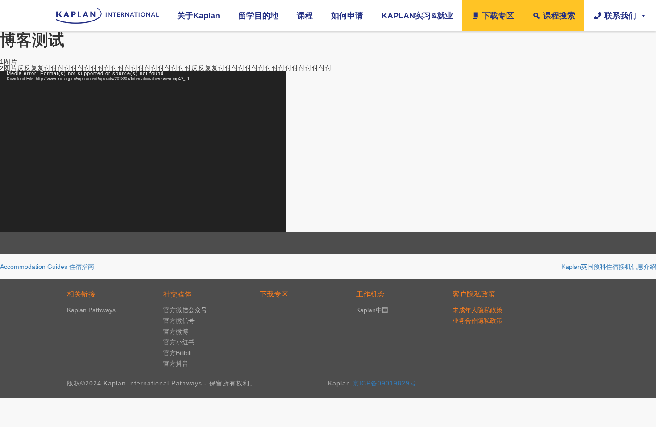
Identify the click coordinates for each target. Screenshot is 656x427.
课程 (305, 15)
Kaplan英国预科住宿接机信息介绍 (608, 266)
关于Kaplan (198, 15)
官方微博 (175, 331)
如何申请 (347, 15)
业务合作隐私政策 (477, 320)
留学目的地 (258, 15)
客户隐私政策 (474, 294)
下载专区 (498, 15)
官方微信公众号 (185, 310)
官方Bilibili (177, 352)
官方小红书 (179, 342)
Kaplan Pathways (91, 310)
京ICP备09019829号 (384, 383)
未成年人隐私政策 (477, 310)
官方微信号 (179, 320)
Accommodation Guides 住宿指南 (47, 266)
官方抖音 (175, 363)
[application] (143, 151)
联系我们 (620, 15)
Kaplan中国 (372, 310)
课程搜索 (559, 15)
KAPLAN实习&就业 (417, 15)
